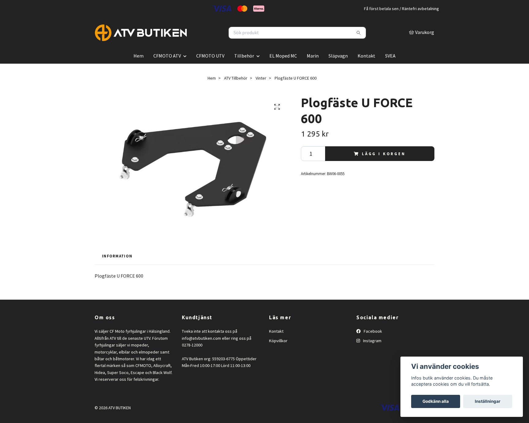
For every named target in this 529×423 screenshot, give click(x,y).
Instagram (371, 354)
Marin (313, 69)
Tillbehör (244, 69)
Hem (138, 69)
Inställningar (488, 401)
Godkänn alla (435, 401)
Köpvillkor (278, 354)
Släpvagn (338, 69)
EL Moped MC (283, 69)
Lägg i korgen (384, 167)
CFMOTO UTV (210, 69)
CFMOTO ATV (167, 69)
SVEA (390, 69)
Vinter (261, 92)
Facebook (372, 345)
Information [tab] (117, 270)
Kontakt (366, 69)
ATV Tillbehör (235, 92)
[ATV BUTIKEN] (179, 40)
